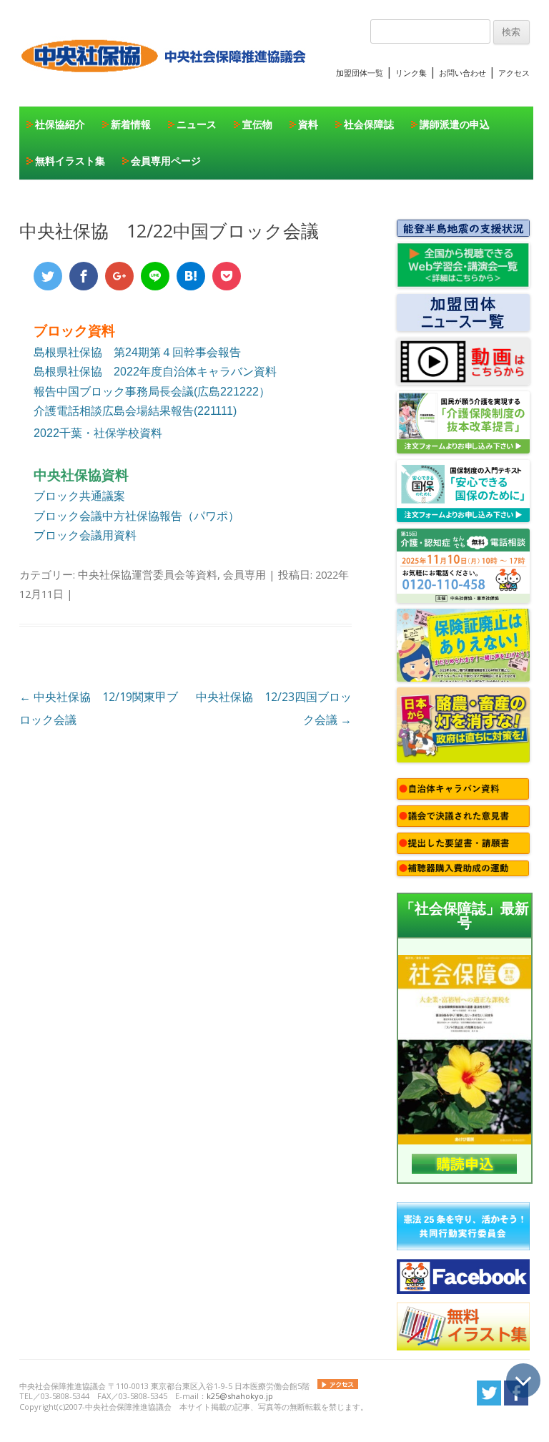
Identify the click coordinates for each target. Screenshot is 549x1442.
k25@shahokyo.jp (240, 1395)
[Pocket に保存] (226, 276)
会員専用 (244, 574)
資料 (308, 124)
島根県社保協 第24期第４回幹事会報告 (137, 352)
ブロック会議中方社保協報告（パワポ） (136, 516)
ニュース (197, 124)
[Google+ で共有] (119, 276)
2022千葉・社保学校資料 (98, 433)
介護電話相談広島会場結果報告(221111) (135, 411)
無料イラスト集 (70, 160)
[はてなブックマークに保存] (191, 276)
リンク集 (411, 72)
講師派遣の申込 (455, 124)
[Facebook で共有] (83, 276)
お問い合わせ (462, 72)
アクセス (514, 72)
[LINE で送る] (155, 276)
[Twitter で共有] (48, 276)
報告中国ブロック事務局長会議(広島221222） (152, 392)
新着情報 (131, 124)
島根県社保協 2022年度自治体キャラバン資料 (155, 372)
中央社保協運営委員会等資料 (147, 574)
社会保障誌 (369, 124)
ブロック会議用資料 (85, 535)
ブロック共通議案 (79, 496)
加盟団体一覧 (359, 72)
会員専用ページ (166, 160)
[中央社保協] (166, 86)
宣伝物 (257, 124)
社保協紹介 (60, 124)
